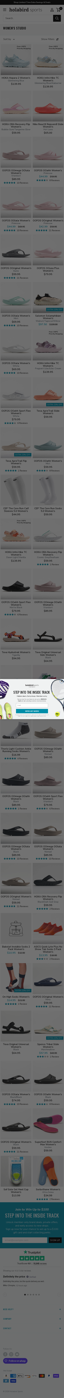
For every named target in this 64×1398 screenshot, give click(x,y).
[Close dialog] (61, 681)
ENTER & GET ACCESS (32, 711)
